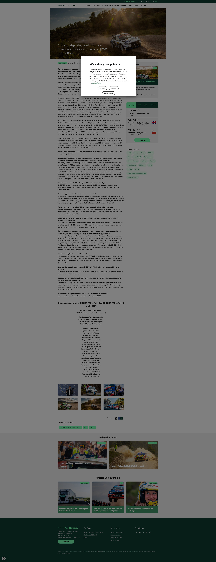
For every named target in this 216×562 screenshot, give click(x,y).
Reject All (102, 88)
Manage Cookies (108, 93)
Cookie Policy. (96, 83)
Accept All (113, 88)
